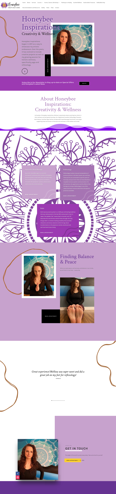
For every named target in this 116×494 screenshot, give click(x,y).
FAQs (52, 7)
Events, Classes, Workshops (51, 2)
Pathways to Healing (66, 2)
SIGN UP (84, 83)
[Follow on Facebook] (18, 473)
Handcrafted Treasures (89, 2)
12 (64, 400)
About (28, 2)
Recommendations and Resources (31, 7)
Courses (39, 2)
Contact (57, 7)
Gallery (43, 7)
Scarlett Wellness (77, 2)
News (47, 7)
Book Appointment (48, 65)
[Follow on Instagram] (18, 477)
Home (24, 2)
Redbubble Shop (101, 2)
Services (34, 2)
